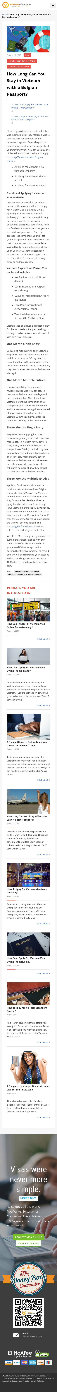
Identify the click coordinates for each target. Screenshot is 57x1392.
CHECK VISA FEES (28, 1243)
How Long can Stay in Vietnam (22, 61)
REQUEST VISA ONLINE (28, 1237)
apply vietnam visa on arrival (27, 572)
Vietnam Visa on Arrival (19, 66)
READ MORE (42, 639)
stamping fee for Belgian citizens (24, 526)
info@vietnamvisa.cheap (32, 1336)
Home (5, 14)
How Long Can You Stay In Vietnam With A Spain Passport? (30, 118)
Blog (27, 55)
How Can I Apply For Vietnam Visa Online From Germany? (29, 106)
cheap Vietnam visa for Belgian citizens (24, 575)
